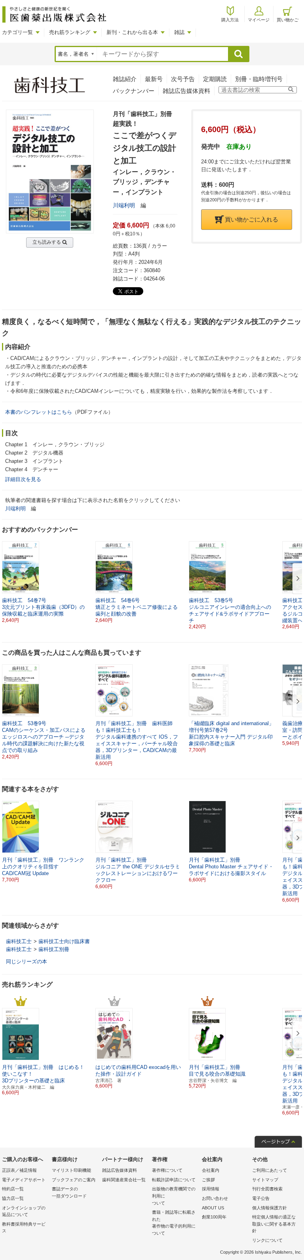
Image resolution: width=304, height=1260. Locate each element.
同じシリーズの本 (26, 961)
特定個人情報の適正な (274, 1224)
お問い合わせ (215, 1198)
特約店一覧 (13, 1188)
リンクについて (267, 1240)
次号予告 (183, 79)
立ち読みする (46, 242)
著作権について (167, 1170)
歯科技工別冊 (53, 949)
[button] (296, 578)
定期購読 (215, 79)
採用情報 (210, 1188)
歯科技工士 (19, 941)
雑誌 (179, 32)
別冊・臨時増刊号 (259, 79)
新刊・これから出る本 (132, 32)
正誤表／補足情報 (19, 1170)
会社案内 (210, 1170)
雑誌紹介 (125, 79)
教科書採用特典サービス (24, 1227)
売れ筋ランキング (69, 32)
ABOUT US (213, 1207)
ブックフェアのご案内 (73, 1179)
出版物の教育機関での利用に (174, 1195)
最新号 (154, 79)
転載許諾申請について (174, 1179)
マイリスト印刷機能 (71, 1170)
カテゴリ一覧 (17, 32)
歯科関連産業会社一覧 (124, 1179)
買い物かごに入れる (251, 219)
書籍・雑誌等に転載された (174, 1222)
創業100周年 (214, 1217)
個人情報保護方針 (269, 1207)
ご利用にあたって (269, 1170)
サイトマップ (265, 1179)
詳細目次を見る (23, 479)
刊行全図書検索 (267, 1188)
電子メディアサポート (24, 1179)
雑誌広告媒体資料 (186, 90)
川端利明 (124, 205)
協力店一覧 (13, 1198)
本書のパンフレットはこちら (38, 412)
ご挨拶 (208, 1179)
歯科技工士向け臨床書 (64, 941)
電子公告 (261, 1198)
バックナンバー (133, 90)
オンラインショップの (24, 1211)
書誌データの (69, 1192)
